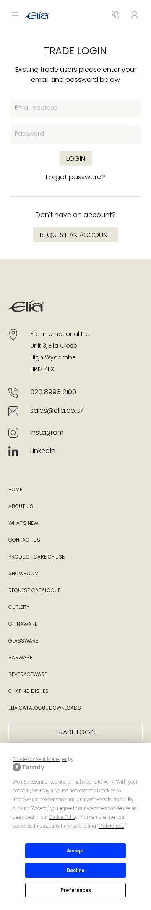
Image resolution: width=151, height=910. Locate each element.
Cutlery (18, 607)
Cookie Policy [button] (63, 817)
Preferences (75, 890)
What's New (23, 523)
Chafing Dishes (28, 691)
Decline (75, 870)
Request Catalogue (34, 590)
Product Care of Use (36, 557)
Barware (20, 658)
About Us (20, 506)
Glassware (23, 641)
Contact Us (24, 540)
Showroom (23, 574)
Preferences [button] (111, 826)
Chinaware (22, 624)
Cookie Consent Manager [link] (40, 759)
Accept (75, 851)
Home (15, 490)
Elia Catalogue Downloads (44, 708)
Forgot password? (75, 177)
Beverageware (27, 674)
